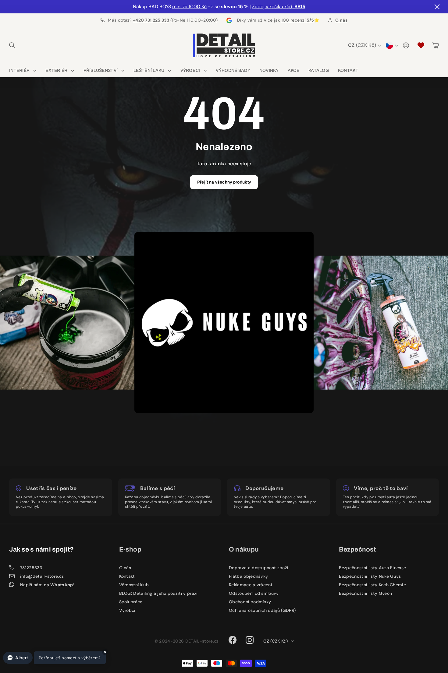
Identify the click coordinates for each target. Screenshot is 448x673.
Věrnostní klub (134, 584)
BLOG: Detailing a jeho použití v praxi (158, 593)
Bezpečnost (357, 549)
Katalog (318, 70)
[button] (54, 658)
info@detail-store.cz (42, 576)
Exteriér (56, 70)
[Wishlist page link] (421, 45)
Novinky (269, 70)
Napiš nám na (47, 585)
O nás (125, 567)
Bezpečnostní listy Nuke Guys (370, 576)
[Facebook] (232, 640)
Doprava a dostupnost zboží (258, 567)
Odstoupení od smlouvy (254, 593)
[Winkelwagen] (435, 45)
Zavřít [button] (437, 6)
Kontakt (348, 70)
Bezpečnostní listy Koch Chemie (372, 584)
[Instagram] (250, 640)
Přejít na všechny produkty (224, 182)
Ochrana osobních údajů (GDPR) (262, 610)
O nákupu (244, 549)
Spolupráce (131, 602)
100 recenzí (297, 20)
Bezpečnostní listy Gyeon (365, 593)
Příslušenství (101, 70)
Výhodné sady (233, 70)
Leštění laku (148, 70)
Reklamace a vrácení (250, 584)
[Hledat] (12, 45)
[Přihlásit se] (406, 45)
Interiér (19, 70)
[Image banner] (74, 323)
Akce (293, 70)
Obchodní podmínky (250, 602)
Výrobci (190, 70)
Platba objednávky (248, 576)
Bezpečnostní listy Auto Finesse (372, 567)
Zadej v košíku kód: (278, 6)
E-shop (130, 549)
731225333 (31, 568)
